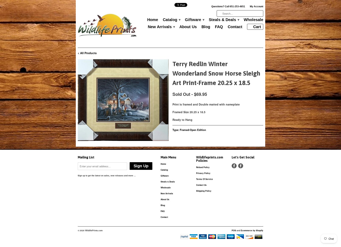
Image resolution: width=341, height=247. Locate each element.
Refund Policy (203, 167)
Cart (257, 27)
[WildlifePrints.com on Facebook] (240, 165)
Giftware (194, 20)
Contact (235, 27)
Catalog (171, 20)
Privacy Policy (203, 173)
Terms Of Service (204, 179)
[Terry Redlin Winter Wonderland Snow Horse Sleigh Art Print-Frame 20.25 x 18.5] (123, 100)
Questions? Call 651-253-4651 (228, 6)
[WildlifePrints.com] (107, 26)
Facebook (234, 165)
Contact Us (201, 185)
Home (152, 20)
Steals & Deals (224, 20)
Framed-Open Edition (193, 130)
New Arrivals (161, 27)
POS (234, 230)
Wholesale (253, 20)
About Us (188, 27)
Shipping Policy (203, 191)
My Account (256, 6)
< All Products (87, 53)
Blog (205, 27)
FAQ (219, 27)
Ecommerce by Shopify (252, 230)
